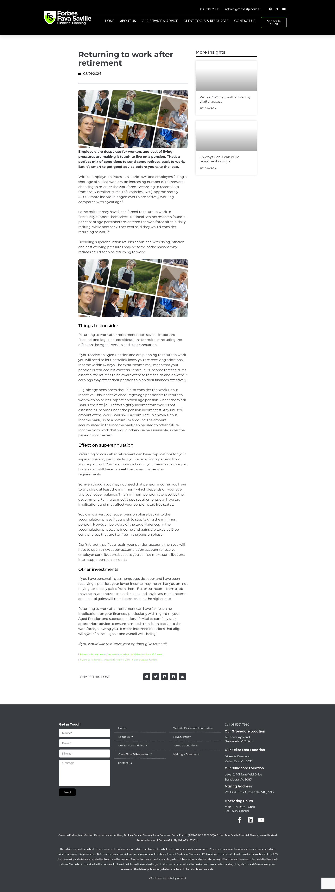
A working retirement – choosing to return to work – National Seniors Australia (118, 660)
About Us (128, 21)
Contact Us (244, 21)
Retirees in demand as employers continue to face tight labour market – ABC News (120, 654)
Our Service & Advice (160, 21)
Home (109, 21)
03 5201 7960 (209, 9)
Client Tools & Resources (206, 21)
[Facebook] (270, 9)
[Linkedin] (277, 9)
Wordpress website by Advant (167, 878)
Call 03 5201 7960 (237, 724)
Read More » (207, 108)
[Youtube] (284, 9)
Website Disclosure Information (193, 728)
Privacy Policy (182, 736)
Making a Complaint (186, 754)
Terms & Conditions (185, 745)
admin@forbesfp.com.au (243, 9)
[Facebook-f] (240, 820)
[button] (146, 676)
